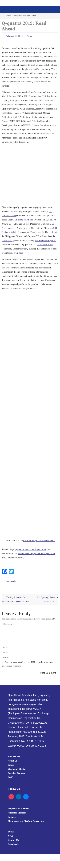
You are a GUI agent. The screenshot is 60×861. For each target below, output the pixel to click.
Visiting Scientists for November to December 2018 (15, 598)
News (8, 16)
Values (11, 763)
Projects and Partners (18, 807)
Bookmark (10, 580)
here (21, 252)
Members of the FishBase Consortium (26, 819)
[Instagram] (11, 795)
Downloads (13, 842)
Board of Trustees (16, 771)
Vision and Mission (17, 767)
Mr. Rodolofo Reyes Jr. (45, 239)
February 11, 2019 (14, 36)
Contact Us (13, 838)
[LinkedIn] (18, 795)
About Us (12, 759)
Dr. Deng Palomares (24, 219)
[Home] (2, 16)
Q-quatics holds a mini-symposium (30, 548)
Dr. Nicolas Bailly (45, 244)
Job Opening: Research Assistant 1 (47, 598)
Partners (12, 815)
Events (11, 830)
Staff (10, 776)
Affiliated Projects (17, 811)
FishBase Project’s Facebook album (39, 540)
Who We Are (14, 755)
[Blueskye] (26, 795)
